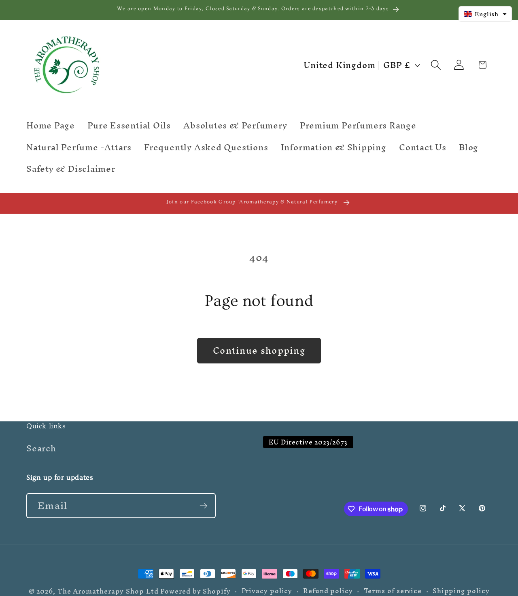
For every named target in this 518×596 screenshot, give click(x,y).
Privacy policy (267, 591)
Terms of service (393, 591)
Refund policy (328, 591)
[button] (436, 65)
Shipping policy (461, 591)
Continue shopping (259, 350)
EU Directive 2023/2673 (308, 442)
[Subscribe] (203, 506)
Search (41, 449)
